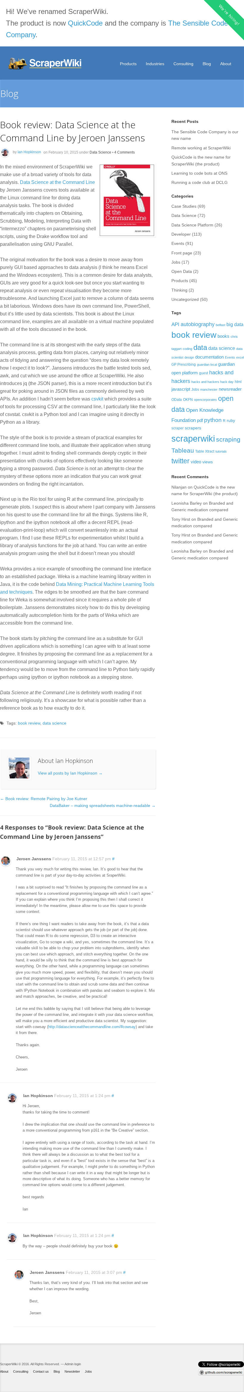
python (213, 420)
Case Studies (183, 206)
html (238, 382)
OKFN (188, 400)
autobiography (198, 324)
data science (54, 723)
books (223, 336)
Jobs (175, 262)
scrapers (193, 428)
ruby (231, 420)
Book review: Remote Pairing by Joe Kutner (43, 798)
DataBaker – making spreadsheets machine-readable (103, 805)
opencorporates (205, 399)
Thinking (179, 290)
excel (240, 357)
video (196, 461)
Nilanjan (179, 487)
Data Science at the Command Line (57, 182)
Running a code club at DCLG (199, 182)
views (207, 461)
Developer (181, 234)
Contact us (41, 1371)
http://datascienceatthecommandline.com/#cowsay (92, 1027)
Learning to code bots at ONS (199, 173)
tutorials (221, 451)
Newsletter (72, 1371)
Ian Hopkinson (29, 152)
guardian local (207, 364)
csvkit (97, 398)
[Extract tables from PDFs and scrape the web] (45, 63)
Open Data (181, 271)
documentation (209, 356)
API (175, 324)
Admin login (73, 1364)
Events (177, 243)
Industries (155, 63)
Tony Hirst (180, 519)
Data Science (100, 152)
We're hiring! (229, 14)
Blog (207, 63)
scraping (228, 439)
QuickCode (85, 23)
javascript (180, 389)
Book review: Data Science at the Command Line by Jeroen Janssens (72, 131)
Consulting (183, 63)
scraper (177, 428)
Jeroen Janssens (33, 858)
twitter (180, 461)
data (200, 347)
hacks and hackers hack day (212, 382)
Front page (181, 253)
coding (187, 349)
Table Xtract (204, 451)
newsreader (230, 389)
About (225, 63)
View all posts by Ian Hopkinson (70, 773)
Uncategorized (185, 299)
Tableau (182, 450)
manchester (209, 389)
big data (234, 324)
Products (128, 63)
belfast (220, 325)
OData (176, 400)
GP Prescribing (183, 364)
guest (203, 373)
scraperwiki (193, 438)
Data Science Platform (192, 225)
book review (29, 723)
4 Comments (124, 152)
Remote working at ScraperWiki (201, 148)
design (189, 357)
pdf (200, 420)
